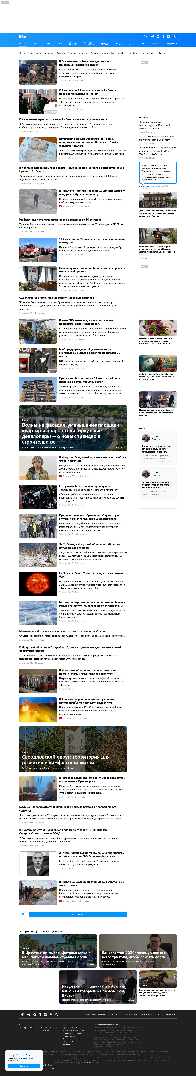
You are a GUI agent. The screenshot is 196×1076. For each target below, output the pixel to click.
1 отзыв (142, 419)
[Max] (158, 36)
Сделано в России (70, 1027)
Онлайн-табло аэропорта (73, 1030)
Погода (118, 43)
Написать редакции (49, 1027)
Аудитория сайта (26, 1027)
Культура (115, 53)
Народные (49, 53)
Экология (95, 53)
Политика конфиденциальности (107, 1024)
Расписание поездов (71, 1036)
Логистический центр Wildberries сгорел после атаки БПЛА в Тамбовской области (157, 151)
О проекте (45, 1025)
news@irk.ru (92, 1062)
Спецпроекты (171, 43)
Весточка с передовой (166, 1014)
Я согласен (24, 1066)
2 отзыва (120, 447)
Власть (136, 53)
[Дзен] (168, 36)
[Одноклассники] (163, 36)
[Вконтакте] (146, 36)
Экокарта (66, 1025)
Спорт (105, 53)
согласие (25, 1058)
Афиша (48, 43)
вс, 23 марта (77, 914)
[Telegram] (152, 36)
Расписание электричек (72, 1033)
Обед (143, 43)
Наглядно (66, 1044)
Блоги (153, 53)
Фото (60, 43)
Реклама (155, 43)
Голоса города (131, 1014)
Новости (22, 43)
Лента (22, 53)
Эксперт (162, 53)
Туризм (131, 43)
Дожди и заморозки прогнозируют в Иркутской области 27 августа (154, 125)
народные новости (147, 186)
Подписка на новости (71, 1039)
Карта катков (115, 1014)
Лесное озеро (147, 1014)
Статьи (36, 43)
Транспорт (83, 53)
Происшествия (34, 53)
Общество (126, 53)
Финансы (60, 53)
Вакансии (45, 1030)
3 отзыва (143, 258)
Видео (145, 53)
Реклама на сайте (26, 1025)
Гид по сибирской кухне (95, 1014)
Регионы (72, 53)
